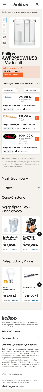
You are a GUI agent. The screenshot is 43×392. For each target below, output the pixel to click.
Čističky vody (6, 12)
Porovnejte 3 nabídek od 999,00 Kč (19, 83)
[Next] (39, 234)
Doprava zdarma (9, 90)
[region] (21, 234)
